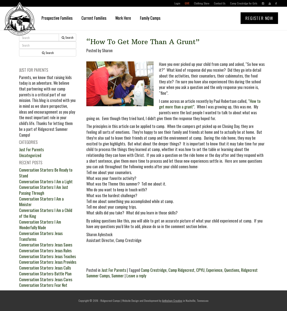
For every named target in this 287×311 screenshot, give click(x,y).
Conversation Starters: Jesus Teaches (47, 256)
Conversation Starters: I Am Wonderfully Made (40, 225)
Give (187, 3)
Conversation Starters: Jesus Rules (45, 250)
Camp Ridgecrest (181, 270)
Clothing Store (201, 3)
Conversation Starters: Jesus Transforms (41, 236)
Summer (117, 276)
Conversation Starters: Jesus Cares (45, 279)
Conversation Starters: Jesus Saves (45, 245)
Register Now (259, 18)
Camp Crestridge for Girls (243, 3)
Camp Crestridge (154, 270)
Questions (231, 270)
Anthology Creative (172, 300)
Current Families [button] (93, 18)
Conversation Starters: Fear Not (43, 285)
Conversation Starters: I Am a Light (46, 181)
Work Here (123, 18)
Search (69, 37)
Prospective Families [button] (56, 18)
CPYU (200, 270)
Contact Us (220, 3)
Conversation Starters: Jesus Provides (47, 262)
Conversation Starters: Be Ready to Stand (45, 173)
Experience (214, 270)
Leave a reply (136, 276)
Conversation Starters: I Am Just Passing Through (43, 190)
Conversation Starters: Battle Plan (45, 273)
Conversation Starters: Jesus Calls (45, 268)
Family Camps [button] (150, 18)
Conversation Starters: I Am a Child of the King (45, 213)
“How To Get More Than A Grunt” (143, 42)
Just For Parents (113, 270)
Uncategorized (30, 155)
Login (177, 3)
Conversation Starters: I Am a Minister (41, 201)
